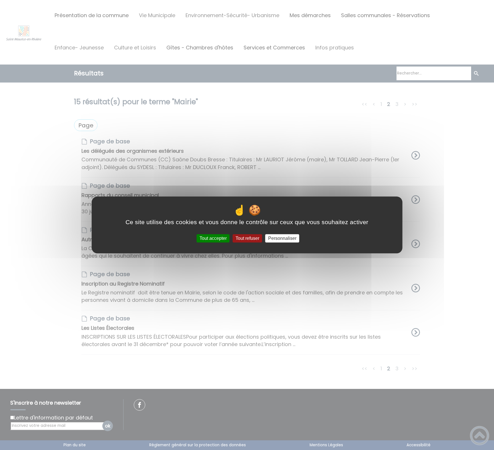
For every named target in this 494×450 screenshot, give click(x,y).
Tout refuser (247, 238)
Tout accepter (213, 238)
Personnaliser (282, 238)
